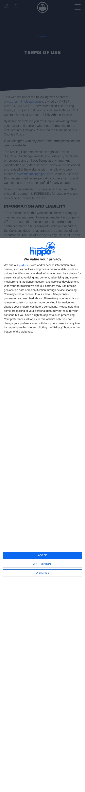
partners (24, 265)
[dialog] (42, 515)
